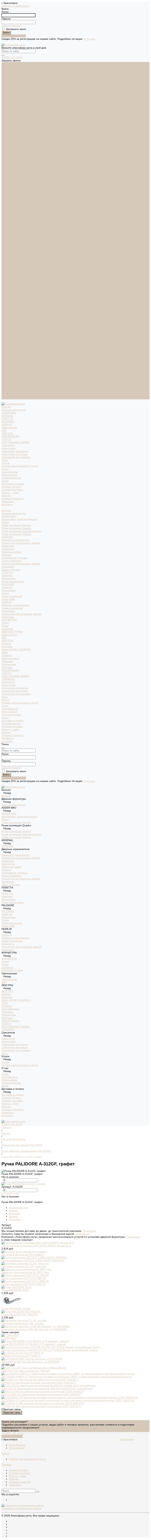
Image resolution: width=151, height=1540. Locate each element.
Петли (5, 178)
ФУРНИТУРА (9, 276)
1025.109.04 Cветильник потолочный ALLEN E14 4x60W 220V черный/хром (47, 1388)
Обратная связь (12, 1412)
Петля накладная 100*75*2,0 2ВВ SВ (23, 1278)
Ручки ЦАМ (8, 255)
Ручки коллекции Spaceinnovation (21, 187)
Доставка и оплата (12, 377)
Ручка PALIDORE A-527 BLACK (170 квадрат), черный (33, 1344)
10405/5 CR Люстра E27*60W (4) (21, 1355)
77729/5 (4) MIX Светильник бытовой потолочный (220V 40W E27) (41, 1406)
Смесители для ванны (14, 107)
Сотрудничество (11, 371)
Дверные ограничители (15, 196)
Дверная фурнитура (13, 66)
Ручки (4, 282)
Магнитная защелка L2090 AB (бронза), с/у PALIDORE (34, 1329)
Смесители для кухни (14, 110)
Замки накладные (12, 264)
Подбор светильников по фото (19, 122)
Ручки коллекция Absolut (16, 181)
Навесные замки (11, 208)
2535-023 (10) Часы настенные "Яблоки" (25, 1370)
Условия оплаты (11, 143)
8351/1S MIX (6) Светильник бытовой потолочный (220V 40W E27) (41, 1394)
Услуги (5, 356)
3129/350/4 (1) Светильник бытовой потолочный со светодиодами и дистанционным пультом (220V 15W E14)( (68, 1400)
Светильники (9, 84)
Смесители (8, 101)
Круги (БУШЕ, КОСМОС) (16, 306)
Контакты (7, 397)
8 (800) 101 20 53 (11, 57)
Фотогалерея (9, 131)
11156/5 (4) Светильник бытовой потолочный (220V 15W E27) (38, 1382)
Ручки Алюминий (11, 252)
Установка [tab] (15, 1219)
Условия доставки (12, 146)
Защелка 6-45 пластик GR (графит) (22, 1254)
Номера (6, 211)
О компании (127, 1439)
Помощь (6, 1464)
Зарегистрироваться (13, 35)
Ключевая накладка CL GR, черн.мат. (23, 1266)
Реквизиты (7, 158)
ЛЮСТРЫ (7, 90)
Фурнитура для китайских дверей (21, 270)
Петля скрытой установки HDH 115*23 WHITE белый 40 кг (36, 1245)
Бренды (6, 152)
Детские (6, 300)
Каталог (6, 167)
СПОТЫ (6, 96)
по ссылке (89, 38)
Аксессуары (8, 104)
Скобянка (7, 285)
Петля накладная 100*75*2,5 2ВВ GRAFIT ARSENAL (32, 1260)
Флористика (8, 320)
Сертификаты (9, 128)
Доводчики (7, 202)
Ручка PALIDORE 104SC (15, 1308)
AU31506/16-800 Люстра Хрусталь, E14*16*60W (30, 1361)
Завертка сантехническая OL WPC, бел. (25, 1272)
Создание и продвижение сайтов (21, 1508)
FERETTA (7, 75)
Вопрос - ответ (10, 149)
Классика (7, 303)
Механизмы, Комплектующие (19, 175)
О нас (4, 362)
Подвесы (6, 312)
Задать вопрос (10, 1430)
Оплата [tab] (13, 1216)
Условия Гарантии (12, 155)
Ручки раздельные (12, 238)
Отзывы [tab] (13, 1210)
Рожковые (7, 318)
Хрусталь (7, 323)
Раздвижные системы (14, 214)
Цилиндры (7, 223)
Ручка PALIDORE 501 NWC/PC (19, 1314)
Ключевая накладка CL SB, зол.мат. (22, 1323)
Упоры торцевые (11, 217)
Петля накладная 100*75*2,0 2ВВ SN (23, 1284)
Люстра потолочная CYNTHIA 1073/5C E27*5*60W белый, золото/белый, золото (49, 1350)
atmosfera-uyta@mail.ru (15, 5)
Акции (5, 374)
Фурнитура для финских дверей (20, 220)
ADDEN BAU (8, 69)
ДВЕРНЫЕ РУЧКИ (12, 288)
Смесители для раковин (16, 113)
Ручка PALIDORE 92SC (15, 1290)
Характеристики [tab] (18, 1207)
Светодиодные (10, 315)
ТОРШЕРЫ (8, 335)
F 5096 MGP (8, 1338)
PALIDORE (7, 78)
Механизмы (8, 235)
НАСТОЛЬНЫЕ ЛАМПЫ (15, 98)
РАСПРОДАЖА (10, 93)
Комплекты (8, 205)
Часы (4, 116)
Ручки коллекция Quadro (16, 184)
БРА (3, 87)
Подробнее (89, 1230)
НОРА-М (6, 81)
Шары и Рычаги (10, 226)
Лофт (4, 309)
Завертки (6, 232)
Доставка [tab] (14, 1213)
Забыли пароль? (11, 25)
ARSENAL (7, 72)
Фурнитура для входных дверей (20, 199)
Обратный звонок (11, 1436)
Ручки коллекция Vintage (16, 190)
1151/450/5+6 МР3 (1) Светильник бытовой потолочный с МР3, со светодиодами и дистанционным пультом (66, 1376)
